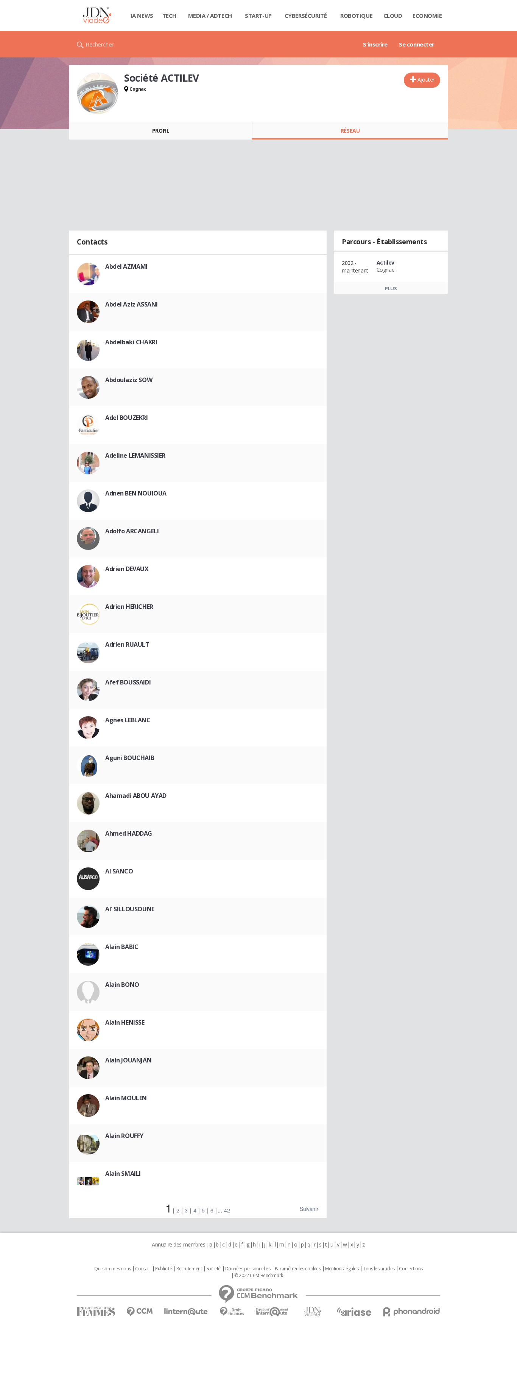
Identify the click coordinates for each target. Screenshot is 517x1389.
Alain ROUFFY (124, 1136)
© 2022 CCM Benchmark (258, 1275)
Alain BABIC (121, 947)
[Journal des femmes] (96, 1311)
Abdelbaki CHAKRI (131, 342)
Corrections (410, 1268)
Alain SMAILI (123, 1173)
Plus (391, 288)
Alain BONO (122, 984)
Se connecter (416, 44)
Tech (169, 15)
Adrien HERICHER (129, 606)
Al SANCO (119, 871)
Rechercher (100, 44)
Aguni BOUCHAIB (129, 758)
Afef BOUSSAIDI (128, 682)
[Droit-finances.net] (232, 1311)
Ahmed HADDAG (128, 833)
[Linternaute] (186, 1311)
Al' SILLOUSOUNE (129, 909)
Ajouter (425, 79)
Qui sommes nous (112, 1268)
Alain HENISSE (125, 1022)
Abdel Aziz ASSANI (131, 304)
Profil (160, 130)
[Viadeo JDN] (312, 1311)
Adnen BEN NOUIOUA (136, 493)
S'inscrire (375, 44)
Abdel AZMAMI (126, 266)
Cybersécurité (306, 15)
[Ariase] (353, 1311)
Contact (143, 1268)
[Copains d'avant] (272, 1311)
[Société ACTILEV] (97, 93)
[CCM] (139, 1311)
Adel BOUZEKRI (126, 417)
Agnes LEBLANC (128, 720)
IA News (142, 15)
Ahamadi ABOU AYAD (136, 795)
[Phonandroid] (411, 1311)
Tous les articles (379, 1268)
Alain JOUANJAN (128, 1060)
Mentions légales (341, 1268)
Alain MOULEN (126, 1098)
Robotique (356, 15)
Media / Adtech (210, 15)
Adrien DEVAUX (127, 569)
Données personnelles (248, 1268)
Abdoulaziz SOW (128, 380)
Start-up (258, 15)
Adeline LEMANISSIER (135, 455)
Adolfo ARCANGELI (132, 531)
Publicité (163, 1268)
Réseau (350, 130)
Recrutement (189, 1268)
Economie (427, 15)
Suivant (308, 1208)
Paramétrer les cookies (298, 1268)
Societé (213, 1268)
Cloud (392, 15)
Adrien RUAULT (127, 644)
